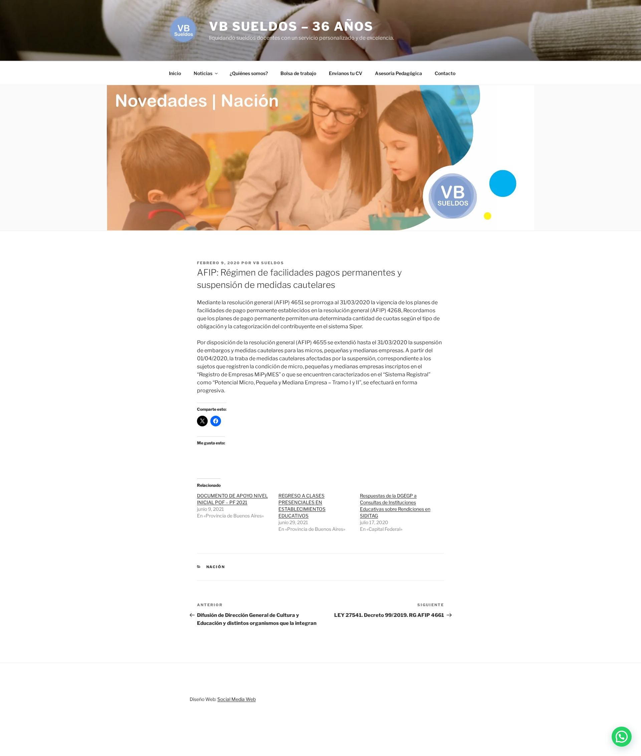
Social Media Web (236, 699)
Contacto (445, 73)
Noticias (203, 73)
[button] (622, 737)
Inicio (175, 73)
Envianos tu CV (345, 73)
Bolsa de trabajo (298, 73)
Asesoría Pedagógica (398, 73)
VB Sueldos (268, 263)
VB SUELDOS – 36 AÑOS (291, 26)
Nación (215, 566)
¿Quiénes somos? (249, 73)
